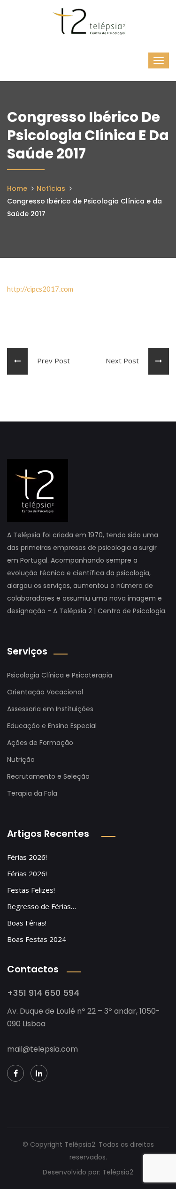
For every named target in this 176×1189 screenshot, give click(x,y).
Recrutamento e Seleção (48, 776)
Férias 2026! (27, 857)
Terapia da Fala (32, 793)
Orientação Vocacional (45, 692)
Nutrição (21, 759)
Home (17, 188)
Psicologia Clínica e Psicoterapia (59, 675)
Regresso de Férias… (41, 906)
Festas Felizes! (31, 890)
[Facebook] (15, 1073)
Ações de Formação (40, 742)
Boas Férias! (26, 922)
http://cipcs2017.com (40, 289)
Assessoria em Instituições (50, 709)
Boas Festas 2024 (36, 939)
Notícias (51, 188)
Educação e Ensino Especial (52, 725)
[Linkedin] (39, 1073)
